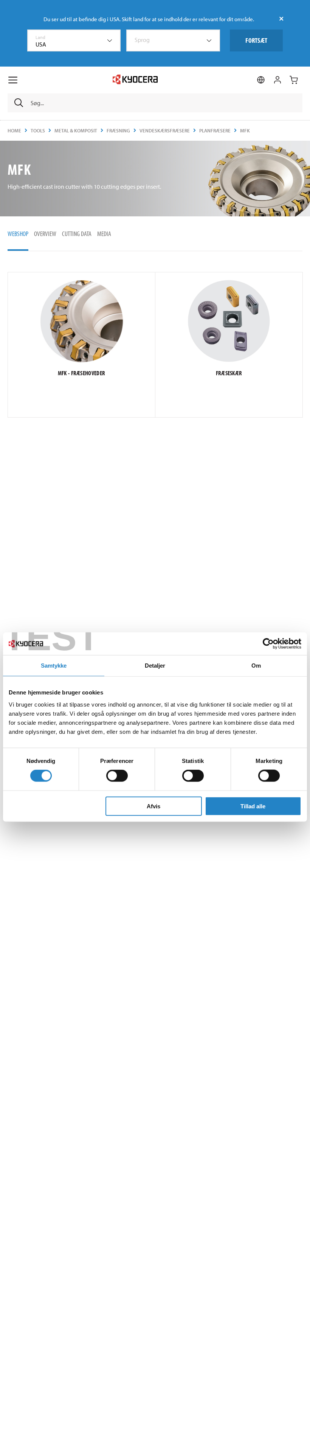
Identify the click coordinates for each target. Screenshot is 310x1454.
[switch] (117, 776)
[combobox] (74, 40)
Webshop (18, 233)
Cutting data (76, 233)
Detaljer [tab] (155, 665)
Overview (45, 233)
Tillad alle (252, 806)
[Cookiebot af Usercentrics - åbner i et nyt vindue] (268, 643)
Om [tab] (256, 665)
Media (104, 233)
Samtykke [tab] (54, 665)
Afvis (153, 806)
